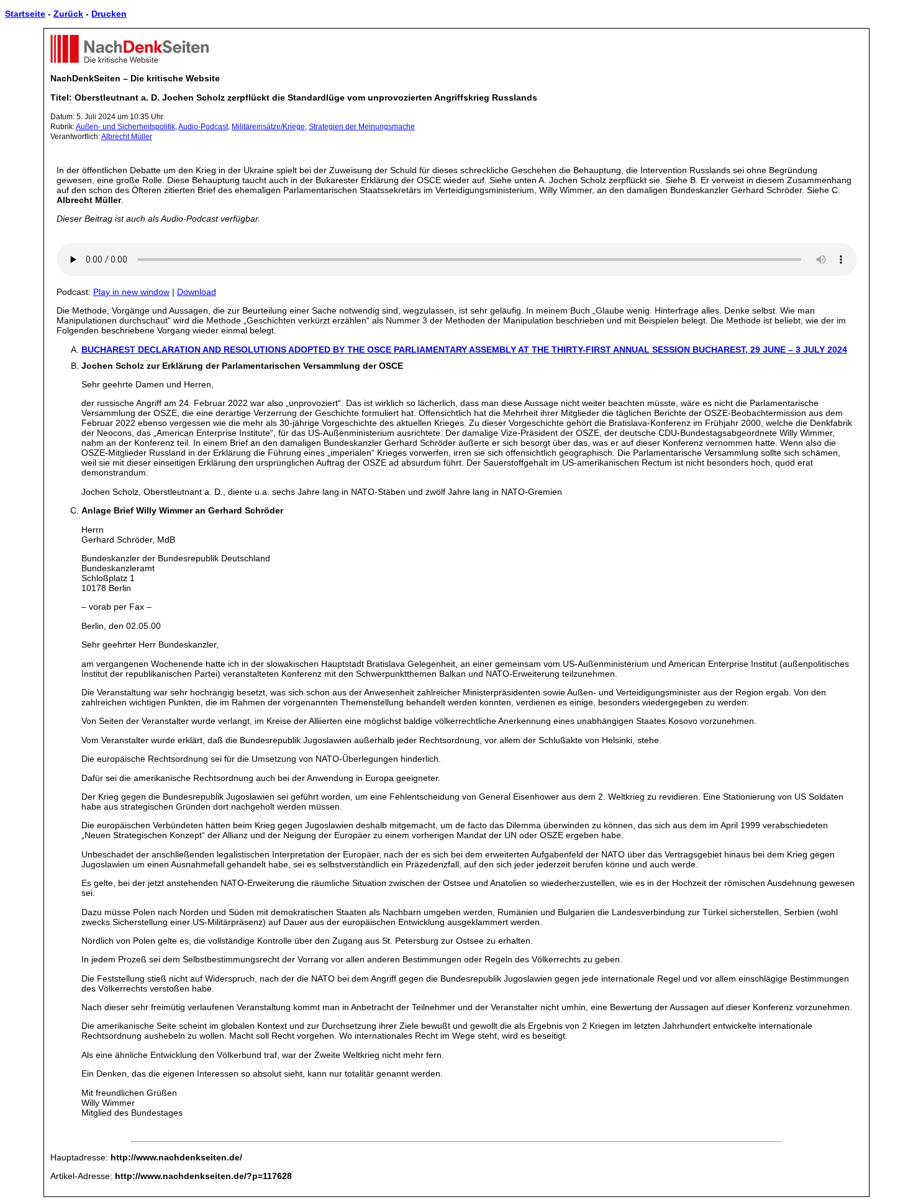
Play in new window (131, 292)
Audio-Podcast (203, 126)
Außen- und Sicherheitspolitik (125, 126)
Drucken (109, 14)
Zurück (68, 14)
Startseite (25, 14)
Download (196, 292)
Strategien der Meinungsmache (362, 126)
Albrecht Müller (126, 136)
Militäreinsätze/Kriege (268, 126)
